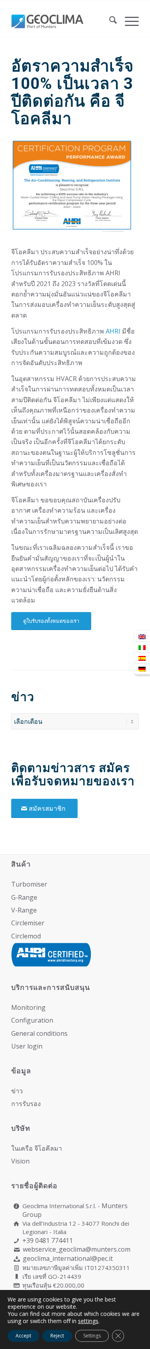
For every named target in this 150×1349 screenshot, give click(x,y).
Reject (57, 1335)
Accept (23, 1335)
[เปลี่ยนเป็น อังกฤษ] (142, 636)
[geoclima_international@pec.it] (16, 1259)
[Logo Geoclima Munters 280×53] (62, 21)
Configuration (32, 1020)
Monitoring (28, 1007)
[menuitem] (109, 21)
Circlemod (26, 936)
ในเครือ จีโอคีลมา (36, 1148)
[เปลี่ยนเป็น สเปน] (142, 658)
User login (26, 1046)
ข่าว (17, 1090)
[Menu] (128, 21)
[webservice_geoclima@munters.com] (16, 1249)
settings (88, 1321)
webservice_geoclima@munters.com (76, 1249)
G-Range (24, 897)
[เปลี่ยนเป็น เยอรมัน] (142, 669)
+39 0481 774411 (47, 1240)
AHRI (113, 331)
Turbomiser (29, 884)
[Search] (109, 21)
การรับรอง (26, 1103)
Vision (20, 1161)
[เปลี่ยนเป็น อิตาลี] (142, 647)
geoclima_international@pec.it (68, 1258)
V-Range (24, 910)
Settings (92, 1335)
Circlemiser (27, 922)
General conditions (39, 1033)
